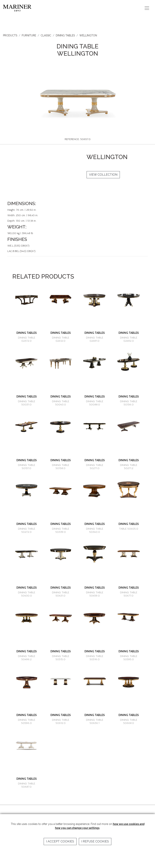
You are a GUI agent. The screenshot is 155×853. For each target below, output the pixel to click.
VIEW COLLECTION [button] (103, 174)
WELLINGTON (88, 35)
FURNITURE (29, 35)
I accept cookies (60, 841)
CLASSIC (46, 35)
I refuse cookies (95, 841)
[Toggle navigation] (147, 8)
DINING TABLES (65, 35)
